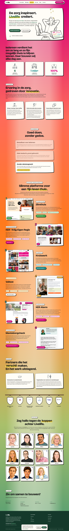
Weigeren (38, 527)
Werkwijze (27, 2)
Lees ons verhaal (25, 30)
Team (40, 2)
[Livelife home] (8, 2)
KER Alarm (32, 521)
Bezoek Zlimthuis (40, 215)
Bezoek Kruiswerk (40, 268)
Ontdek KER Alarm (40, 319)
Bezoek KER (9, 242)
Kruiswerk (32, 519)
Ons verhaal (21, 2)
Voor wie (36, 2)
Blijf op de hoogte (10, 294)
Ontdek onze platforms (14, 30)
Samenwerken (59, 2)
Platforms (32, 2)
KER (31, 518)
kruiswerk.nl (13, 523)
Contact (44, 2)
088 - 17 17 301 (38, 503)
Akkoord (44, 527)
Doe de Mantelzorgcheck (12, 345)
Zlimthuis (32, 516)
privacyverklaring (25, 528)
